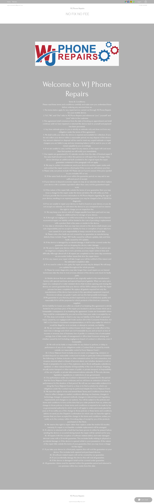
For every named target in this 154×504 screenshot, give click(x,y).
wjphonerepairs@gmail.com (77, 501)
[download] (131, 2)
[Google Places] (126, 2)
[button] (146, 1)
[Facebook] (128, 2)
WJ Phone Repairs (77, 8)
